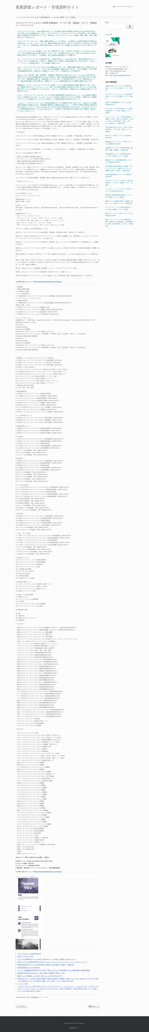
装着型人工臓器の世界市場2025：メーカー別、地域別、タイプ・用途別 (119, 196)
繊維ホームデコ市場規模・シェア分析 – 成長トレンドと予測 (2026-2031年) (39, 976)
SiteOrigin (72, 1028)
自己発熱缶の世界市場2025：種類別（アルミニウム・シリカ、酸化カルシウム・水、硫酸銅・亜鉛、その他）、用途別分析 (119, 168)
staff (32, 25)
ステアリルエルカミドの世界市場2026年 (29, 953)
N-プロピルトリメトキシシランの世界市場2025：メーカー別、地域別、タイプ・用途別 (119, 96)
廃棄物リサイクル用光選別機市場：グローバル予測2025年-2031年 (118, 161)
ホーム (19, 17)
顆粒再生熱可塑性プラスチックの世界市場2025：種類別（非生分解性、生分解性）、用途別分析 (45, 965)
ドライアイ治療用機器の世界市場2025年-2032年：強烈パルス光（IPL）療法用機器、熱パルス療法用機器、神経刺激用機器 (53, 970)
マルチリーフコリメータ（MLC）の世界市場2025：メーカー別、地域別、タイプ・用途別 (119, 183)
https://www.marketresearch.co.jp (120, 75)
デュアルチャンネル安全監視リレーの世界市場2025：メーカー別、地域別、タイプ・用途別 (119, 110)
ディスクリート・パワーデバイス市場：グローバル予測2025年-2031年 (118, 190)
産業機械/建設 (35, 997)
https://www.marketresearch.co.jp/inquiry (48, 281)
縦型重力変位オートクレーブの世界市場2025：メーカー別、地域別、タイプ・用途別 (119, 88)
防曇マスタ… (93, 1006)
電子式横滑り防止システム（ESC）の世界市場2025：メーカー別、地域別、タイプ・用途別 (119, 129)
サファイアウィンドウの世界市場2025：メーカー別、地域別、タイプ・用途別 (119, 208)
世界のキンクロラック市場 (25, 956)
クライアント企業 (22, 983)
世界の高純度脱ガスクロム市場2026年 (28, 967)
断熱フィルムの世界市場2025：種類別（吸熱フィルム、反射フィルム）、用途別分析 (119, 202)
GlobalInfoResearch (21, 997)
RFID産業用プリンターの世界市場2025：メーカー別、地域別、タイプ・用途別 (119, 155)
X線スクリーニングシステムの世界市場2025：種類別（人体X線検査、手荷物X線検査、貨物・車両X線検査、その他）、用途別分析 (119, 222)
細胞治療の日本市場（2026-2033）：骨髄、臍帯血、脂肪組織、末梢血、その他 (40, 973)
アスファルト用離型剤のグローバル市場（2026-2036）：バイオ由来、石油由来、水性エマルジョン (46, 959)
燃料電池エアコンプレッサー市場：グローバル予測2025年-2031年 (118, 143)
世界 (28, 997)
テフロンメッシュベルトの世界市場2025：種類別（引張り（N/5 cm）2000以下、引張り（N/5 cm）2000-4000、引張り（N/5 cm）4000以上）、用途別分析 (119, 120)
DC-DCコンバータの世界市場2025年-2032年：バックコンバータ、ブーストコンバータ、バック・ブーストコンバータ (52, 962)
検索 (106, 22)
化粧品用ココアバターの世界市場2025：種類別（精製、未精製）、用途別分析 (119, 149)
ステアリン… (21, 1006)
